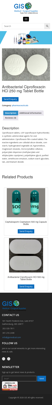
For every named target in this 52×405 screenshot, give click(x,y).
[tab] (10, 113)
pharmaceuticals (20, 105)
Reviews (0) (10, 118)
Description (10, 113)
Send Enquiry (10, 99)
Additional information (30, 113)
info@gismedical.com (11, 337)
